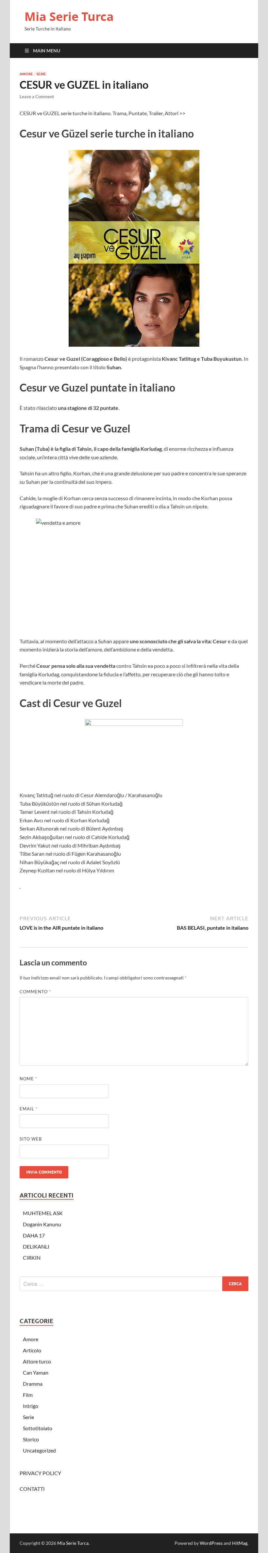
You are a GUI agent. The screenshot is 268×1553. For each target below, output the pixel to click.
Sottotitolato (37, 1428)
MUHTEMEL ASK (43, 1213)
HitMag (239, 1543)
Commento (35, 991)
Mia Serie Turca (69, 17)
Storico (31, 1439)
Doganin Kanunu (42, 1224)
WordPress (211, 1543)
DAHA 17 (34, 1235)
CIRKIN (32, 1257)
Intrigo (30, 1406)
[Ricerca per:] (134, 1283)
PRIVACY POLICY (40, 1473)
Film (28, 1395)
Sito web (31, 1139)
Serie (41, 74)
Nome (28, 1078)
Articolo (32, 1350)
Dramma (32, 1383)
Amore (26, 74)
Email (29, 1108)
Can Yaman (35, 1372)
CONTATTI (32, 1489)
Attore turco (37, 1361)
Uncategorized (39, 1450)
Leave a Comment (37, 96)
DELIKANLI (36, 1246)
